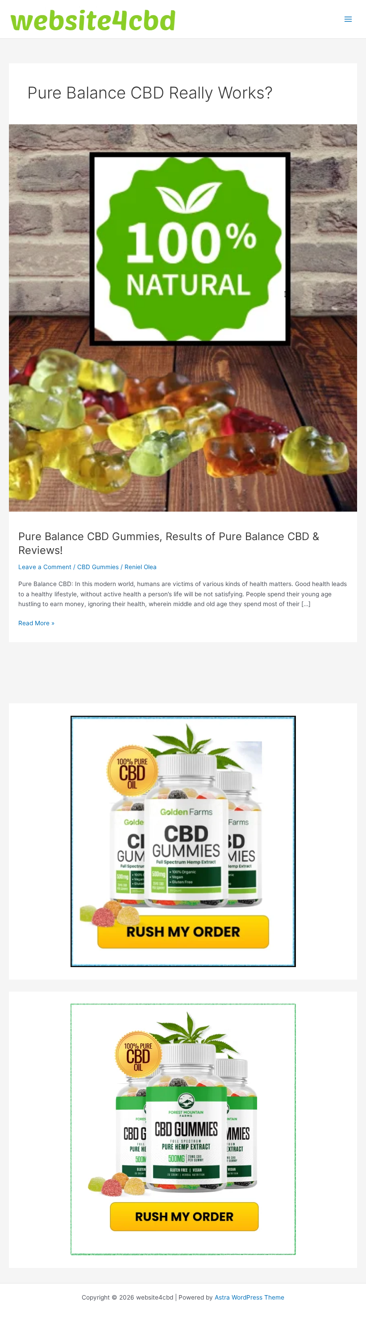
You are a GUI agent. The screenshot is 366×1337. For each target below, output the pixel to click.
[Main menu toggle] (348, 19)
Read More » (36, 623)
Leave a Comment (44, 566)
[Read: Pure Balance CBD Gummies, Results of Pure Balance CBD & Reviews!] (183, 317)
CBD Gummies (98, 566)
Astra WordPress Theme (249, 1297)
